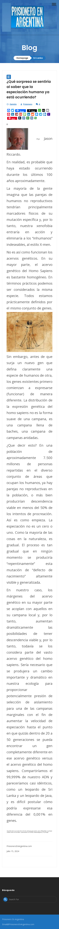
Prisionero (27, 104)
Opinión (13, 104)
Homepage (22, 58)
